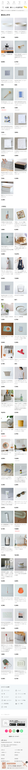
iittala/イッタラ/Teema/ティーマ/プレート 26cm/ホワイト (21, 33)
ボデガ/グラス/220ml (19, 295)
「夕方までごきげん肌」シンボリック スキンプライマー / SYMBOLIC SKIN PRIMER (7, 503)
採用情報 (16, 758)
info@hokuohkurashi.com (6, 742)
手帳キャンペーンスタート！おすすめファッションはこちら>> (12, 10)
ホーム (3, 3)
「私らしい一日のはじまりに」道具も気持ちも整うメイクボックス (21, 248)
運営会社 (3, 758)
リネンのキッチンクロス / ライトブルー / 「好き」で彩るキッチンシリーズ (21, 338)
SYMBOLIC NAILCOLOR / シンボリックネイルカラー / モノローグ (7, 224)
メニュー (25, 3)
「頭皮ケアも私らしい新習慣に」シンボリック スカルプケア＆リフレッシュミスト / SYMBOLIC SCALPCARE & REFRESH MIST (21, 406)
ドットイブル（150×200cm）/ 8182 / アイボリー (21, 454)
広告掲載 (3, 754)
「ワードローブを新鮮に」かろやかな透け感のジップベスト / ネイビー (21, 272)
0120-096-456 (17, 742)
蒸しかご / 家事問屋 (19, 316)
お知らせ (3, 749)
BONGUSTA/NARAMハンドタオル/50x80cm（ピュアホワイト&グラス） (7, 624)
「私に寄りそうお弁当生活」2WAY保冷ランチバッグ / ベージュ (7, 382)
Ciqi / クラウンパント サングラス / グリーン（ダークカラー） (21, 503)
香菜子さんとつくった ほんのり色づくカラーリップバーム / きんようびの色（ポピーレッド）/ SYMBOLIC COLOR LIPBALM (7, 648)
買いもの (8, 3)
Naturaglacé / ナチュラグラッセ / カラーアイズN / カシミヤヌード (21, 624)
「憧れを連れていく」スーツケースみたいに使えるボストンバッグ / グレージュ (7, 405)
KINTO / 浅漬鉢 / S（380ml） (7, 316)
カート (20, 3)
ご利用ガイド (3, 752)
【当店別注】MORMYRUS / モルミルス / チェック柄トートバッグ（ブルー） (7, 673)
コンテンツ (14, 3)
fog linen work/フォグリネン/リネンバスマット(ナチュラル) (7, 174)
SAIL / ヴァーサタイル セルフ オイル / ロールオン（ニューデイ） (7, 599)
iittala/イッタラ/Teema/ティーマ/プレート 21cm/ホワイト (7, 33)
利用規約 (16, 754)
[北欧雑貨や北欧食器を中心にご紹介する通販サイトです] (14, 7)
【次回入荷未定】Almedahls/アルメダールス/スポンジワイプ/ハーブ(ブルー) (7, 128)
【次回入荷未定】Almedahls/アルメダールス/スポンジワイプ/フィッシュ (20, 103)
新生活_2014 (7, 714)
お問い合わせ (17, 752)
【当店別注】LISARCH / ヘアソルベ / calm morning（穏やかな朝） (21, 573)
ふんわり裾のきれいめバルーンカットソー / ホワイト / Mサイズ (21, 382)
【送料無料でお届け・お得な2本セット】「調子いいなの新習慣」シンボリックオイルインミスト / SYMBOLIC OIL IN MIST (7, 575)
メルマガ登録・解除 (18, 749)
